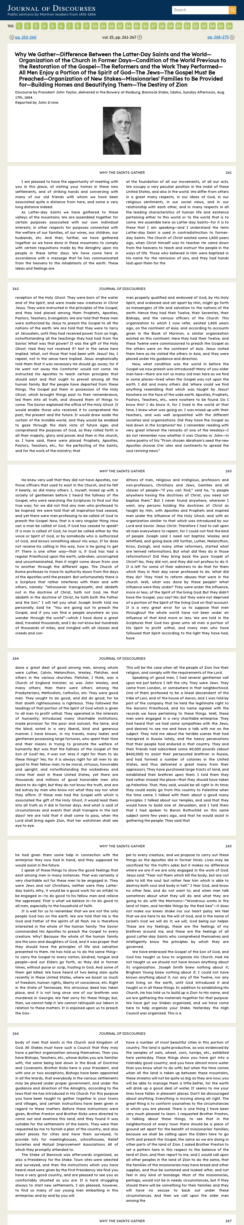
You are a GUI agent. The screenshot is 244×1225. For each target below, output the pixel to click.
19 (170, 26)
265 (228, 846)
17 (154, 26)
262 (15, 288)
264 (15, 658)
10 (95, 26)
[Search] (232, 10)
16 (145, 26)
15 (137, 26)
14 (128, 26)
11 (103, 26)
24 (212, 26)
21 (187, 26)
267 (228, 1221)
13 (120, 26)
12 (112, 26)
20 (179, 26)
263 (228, 471)
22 (195, 26)
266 (15, 1033)
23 (204, 26)
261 (229, 172)
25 (221, 26)
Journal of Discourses (52, 7)
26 (229, 26)
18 (162, 26)
